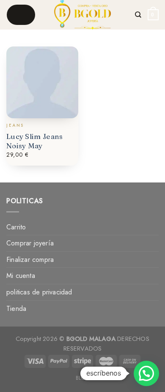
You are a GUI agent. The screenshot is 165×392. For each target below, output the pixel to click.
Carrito (16, 227)
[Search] (138, 14)
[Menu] (21, 15)
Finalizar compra (30, 259)
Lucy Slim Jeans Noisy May (34, 141)
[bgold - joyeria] (82, 15)
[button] (146, 373)
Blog (82, 378)
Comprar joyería (30, 243)
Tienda (16, 308)
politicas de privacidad (39, 292)
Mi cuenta (20, 275)
